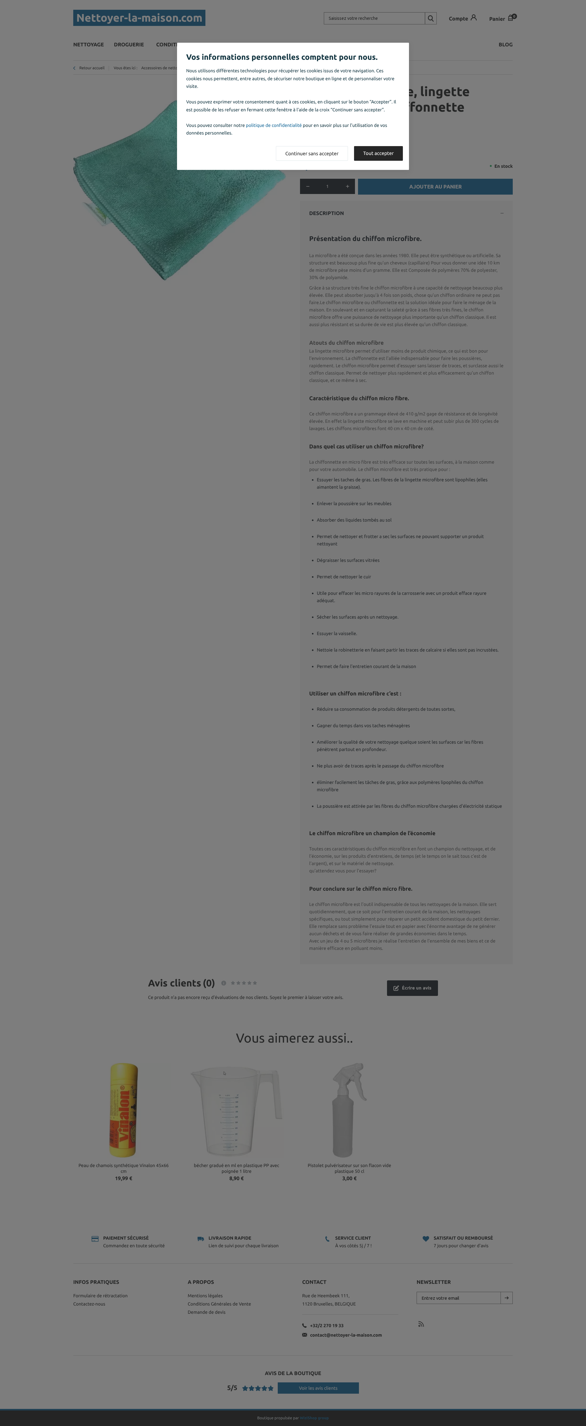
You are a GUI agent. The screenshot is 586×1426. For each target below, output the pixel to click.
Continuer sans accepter (311, 153)
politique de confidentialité (274, 125)
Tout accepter (378, 153)
